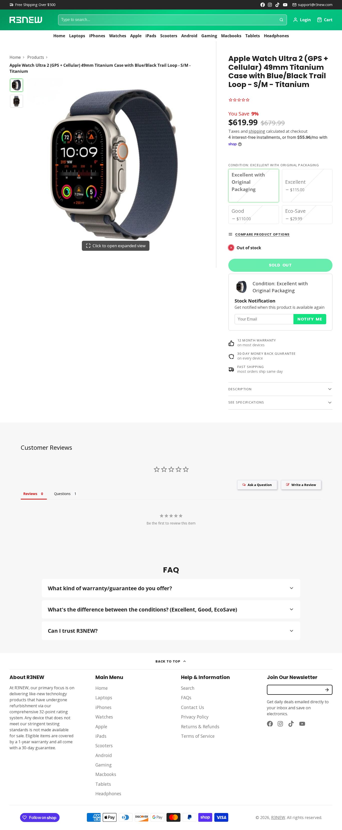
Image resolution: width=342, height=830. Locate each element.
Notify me (309, 319)
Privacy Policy (195, 717)
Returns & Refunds (200, 727)
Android (189, 35)
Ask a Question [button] (260, 484)
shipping (257, 131)
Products (35, 57)
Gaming (209, 35)
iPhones (97, 35)
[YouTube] (285, 4)
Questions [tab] (62, 493)
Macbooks (231, 35)
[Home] (26, 20)
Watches (117, 35)
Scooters (168, 35)
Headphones (276, 35)
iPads (150, 35)
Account (302, 19)
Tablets (252, 35)
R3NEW (278, 817)
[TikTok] (277, 4)
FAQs (186, 697)
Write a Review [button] (303, 484)
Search (188, 688)
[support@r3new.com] (312, 5)
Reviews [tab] (30, 493)
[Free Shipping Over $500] (32, 5)
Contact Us (192, 707)
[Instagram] (270, 4)
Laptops (77, 35)
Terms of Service (198, 736)
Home (59, 35)
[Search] (281, 20)
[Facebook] (262, 4)
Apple (135, 35)
